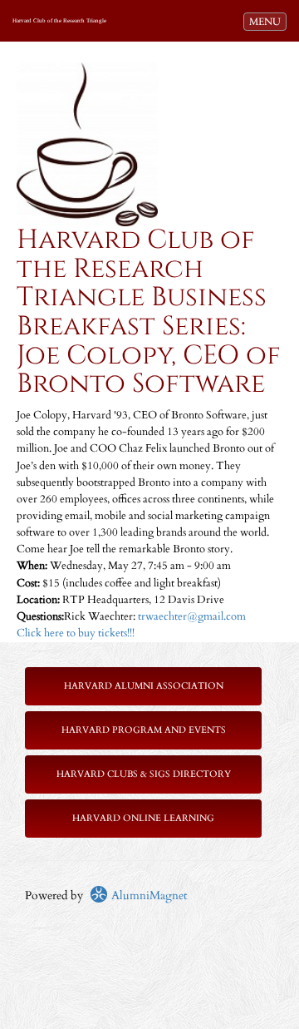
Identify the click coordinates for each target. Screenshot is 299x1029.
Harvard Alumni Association (143, 686)
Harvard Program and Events (143, 730)
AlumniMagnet (147, 895)
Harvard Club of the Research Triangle (59, 20)
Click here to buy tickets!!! (76, 633)
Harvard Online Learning (143, 818)
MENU (267, 21)
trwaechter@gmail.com (192, 617)
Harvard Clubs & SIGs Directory (143, 774)
